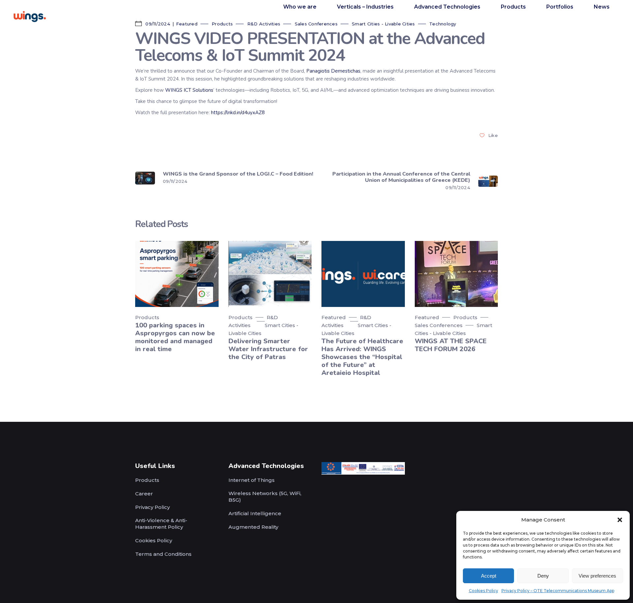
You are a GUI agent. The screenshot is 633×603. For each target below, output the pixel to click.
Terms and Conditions (163, 554)
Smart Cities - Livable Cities (383, 23)
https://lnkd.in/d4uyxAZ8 (238, 112)
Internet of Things (251, 480)
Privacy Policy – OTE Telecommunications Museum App (557, 590)
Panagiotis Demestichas (333, 71)
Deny (543, 576)
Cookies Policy (483, 590)
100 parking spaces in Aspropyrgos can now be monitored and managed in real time (175, 337)
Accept (488, 576)
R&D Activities (264, 23)
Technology (442, 23)
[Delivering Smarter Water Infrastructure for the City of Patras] (270, 274)
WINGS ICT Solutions (189, 90)
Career (144, 493)
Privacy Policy (152, 507)
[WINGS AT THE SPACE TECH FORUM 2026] (456, 274)
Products (222, 23)
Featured (333, 317)
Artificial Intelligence (254, 513)
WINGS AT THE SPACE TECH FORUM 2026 (451, 345)
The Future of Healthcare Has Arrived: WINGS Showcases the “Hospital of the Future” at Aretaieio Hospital (362, 357)
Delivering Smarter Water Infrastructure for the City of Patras (268, 349)
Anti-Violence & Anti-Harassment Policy (161, 523)
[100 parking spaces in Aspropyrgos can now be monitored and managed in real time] (177, 274)
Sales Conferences (316, 23)
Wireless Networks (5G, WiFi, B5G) (264, 496)
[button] (620, 520)
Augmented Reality (253, 527)
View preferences (597, 576)
